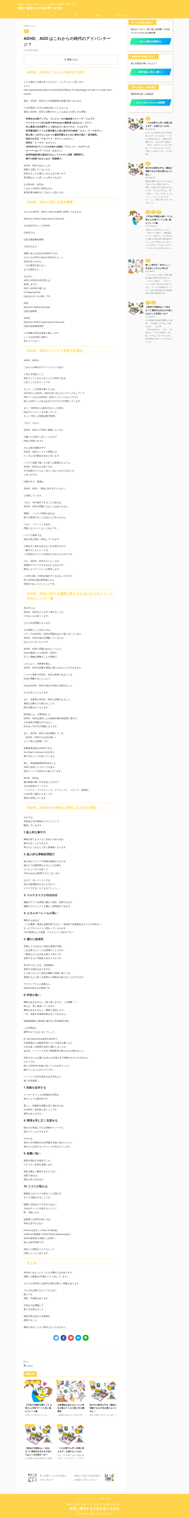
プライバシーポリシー (87, 1498)
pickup (30, 1365)
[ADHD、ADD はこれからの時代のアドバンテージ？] (78, 1338)
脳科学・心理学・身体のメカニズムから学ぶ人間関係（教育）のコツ (94, 1504)
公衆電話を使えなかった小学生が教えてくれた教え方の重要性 (70, 1408)
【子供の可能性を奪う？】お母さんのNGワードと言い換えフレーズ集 (38, 1408)
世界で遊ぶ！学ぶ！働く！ (150, 72)
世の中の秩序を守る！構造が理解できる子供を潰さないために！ (103, 1408)
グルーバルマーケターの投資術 (151, 102)
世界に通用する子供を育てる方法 (40, 8)
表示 (75, 59)
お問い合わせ (105, 1498)
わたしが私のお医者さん (150, 41)
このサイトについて (122, 15)
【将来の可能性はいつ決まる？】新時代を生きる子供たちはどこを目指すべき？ (38, 1451)
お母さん (99, 15)
